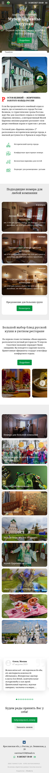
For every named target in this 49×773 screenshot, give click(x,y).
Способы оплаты (35, 767)
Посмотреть (24, 308)
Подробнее (24, 40)
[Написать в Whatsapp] (26, 3)
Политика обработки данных (18, 767)
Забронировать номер (24, 720)
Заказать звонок (25, 727)
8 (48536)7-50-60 (36, 3)
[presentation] (42, 383)
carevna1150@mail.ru (25, 753)
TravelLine (9, 52)
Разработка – (24, 771)
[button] (22, 48)
